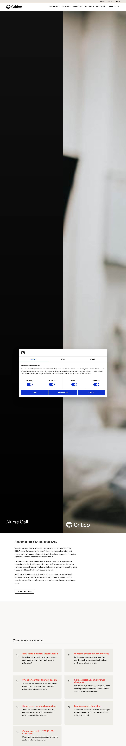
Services (88, 6)
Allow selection (63, 392)
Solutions (53, 6)
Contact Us (110, 1)
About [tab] (92, 359)
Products (77, 6)
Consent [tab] (33, 359)
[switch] (52, 384)
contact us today (24, 591)
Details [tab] (63, 359)
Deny (35, 392)
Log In (118, 1)
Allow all (91, 392)
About (111, 6)
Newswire (102, 1)
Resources (100, 6)
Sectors (65, 6)
